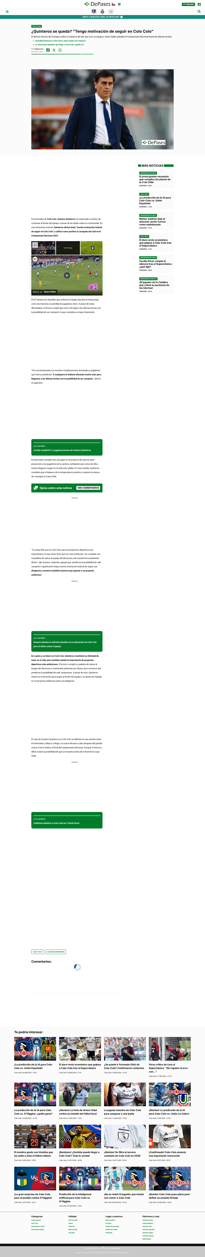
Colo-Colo (36, 26)
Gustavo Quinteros (55, 952)
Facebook (71, 1226)
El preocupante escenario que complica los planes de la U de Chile (155, 179)
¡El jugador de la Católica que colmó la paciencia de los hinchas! (154, 285)
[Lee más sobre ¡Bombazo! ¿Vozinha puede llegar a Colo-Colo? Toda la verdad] (80, 1136)
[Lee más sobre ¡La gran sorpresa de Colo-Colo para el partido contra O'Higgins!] (35, 1178)
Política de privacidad (112, 1226)
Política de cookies (111, 1229)
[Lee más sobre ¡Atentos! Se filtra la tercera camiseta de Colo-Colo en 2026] (125, 1136)
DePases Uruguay (148, 1236)
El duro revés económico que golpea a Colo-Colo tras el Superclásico (155, 243)
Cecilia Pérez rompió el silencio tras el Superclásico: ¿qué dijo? (155, 264)
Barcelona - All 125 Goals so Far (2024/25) (59, 259)
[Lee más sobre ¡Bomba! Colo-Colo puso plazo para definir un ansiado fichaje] (170, 1178)
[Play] (92, 248)
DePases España (148, 1220)
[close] (103, 1248)
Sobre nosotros (110, 1220)
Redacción (39, 49)
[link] (35, 259)
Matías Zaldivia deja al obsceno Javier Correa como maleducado (152, 221)
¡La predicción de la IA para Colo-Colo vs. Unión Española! (155, 200)
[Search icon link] (199, 12)
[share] (98, 258)
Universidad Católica (148, 279)
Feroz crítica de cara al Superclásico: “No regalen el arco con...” (168, 1068)
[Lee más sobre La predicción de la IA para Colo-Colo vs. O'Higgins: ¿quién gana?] (35, 1094)
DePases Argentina (149, 1229)
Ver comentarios (88, 487)
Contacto (108, 1223)
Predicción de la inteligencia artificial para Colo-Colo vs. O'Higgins (75, 1198)
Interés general (36, 1220)
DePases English (148, 1233)
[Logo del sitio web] (97, 4)
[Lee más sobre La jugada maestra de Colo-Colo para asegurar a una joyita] (125, 1094)
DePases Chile (147, 1226)
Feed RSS (71, 1233)
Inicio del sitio (72, 1220)
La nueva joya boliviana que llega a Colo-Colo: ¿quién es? (59, 44)
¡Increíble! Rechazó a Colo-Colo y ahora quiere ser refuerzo (60, 41)
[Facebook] (199, 4)
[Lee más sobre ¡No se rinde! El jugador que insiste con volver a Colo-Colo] (125, 1178)
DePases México (148, 1223)
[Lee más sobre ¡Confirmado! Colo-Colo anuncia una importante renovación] (170, 1136)
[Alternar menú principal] (7, 11)
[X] (54, 50)
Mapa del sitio (72, 1229)
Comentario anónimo (96, 987)
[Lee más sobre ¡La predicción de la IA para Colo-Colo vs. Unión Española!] (35, 1048)
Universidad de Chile (148, 173)
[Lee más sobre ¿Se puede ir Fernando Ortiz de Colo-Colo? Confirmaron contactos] (125, 1048)
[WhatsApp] (60, 50)
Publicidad (108, 1233)
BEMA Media (147, 1239)
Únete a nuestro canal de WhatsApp (100, 17)
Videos (70, 1223)
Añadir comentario (115, 987)
